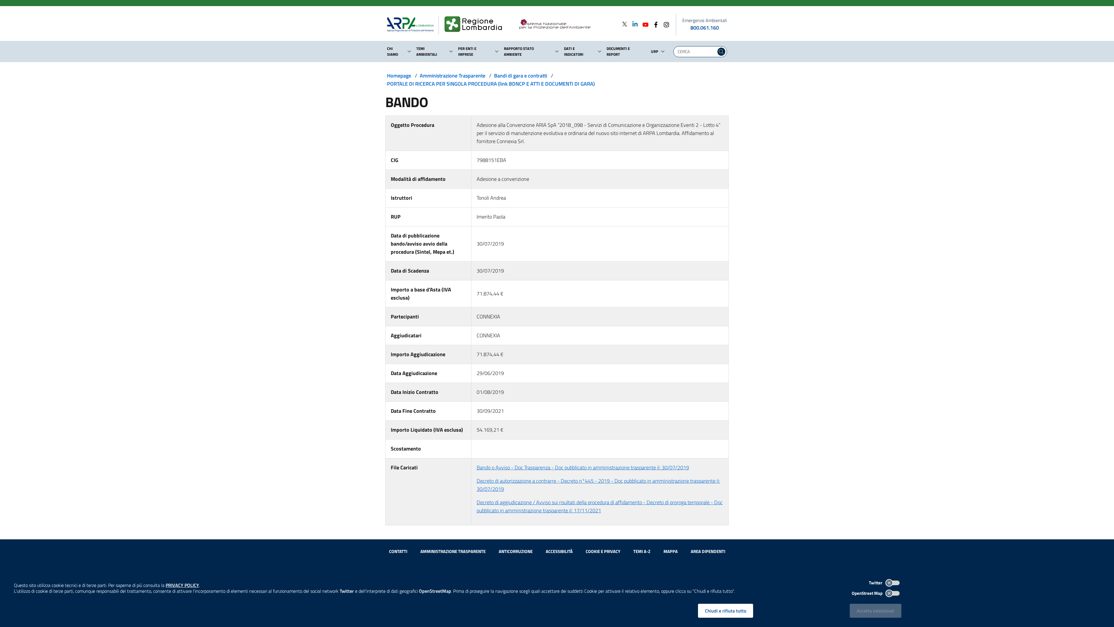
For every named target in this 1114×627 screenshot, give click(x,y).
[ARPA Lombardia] (412, 24)
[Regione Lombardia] (475, 24)
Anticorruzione (516, 551)
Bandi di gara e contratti (520, 76)
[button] (409, 51)
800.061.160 (704, 28)
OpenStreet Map (867, 593)
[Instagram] (664, 24)
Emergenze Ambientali (704, 20)
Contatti (398, 551)
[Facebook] (654, 24)
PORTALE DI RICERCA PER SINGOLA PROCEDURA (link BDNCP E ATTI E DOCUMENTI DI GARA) (491, 84)
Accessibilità (559, 551)
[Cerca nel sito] (721, 52)
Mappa (670, 551)
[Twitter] (624, 24)
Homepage (399, 76)
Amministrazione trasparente (453, 551)
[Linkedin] (633, 24)
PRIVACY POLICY (182, 585)
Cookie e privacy (603, 551)
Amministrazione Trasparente (452, 76)
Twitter (876, 582)
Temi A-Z (641, 551)
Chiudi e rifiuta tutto (725, 610)
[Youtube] (644, 24)
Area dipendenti (708, 551)
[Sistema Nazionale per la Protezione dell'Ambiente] (566, 24)
